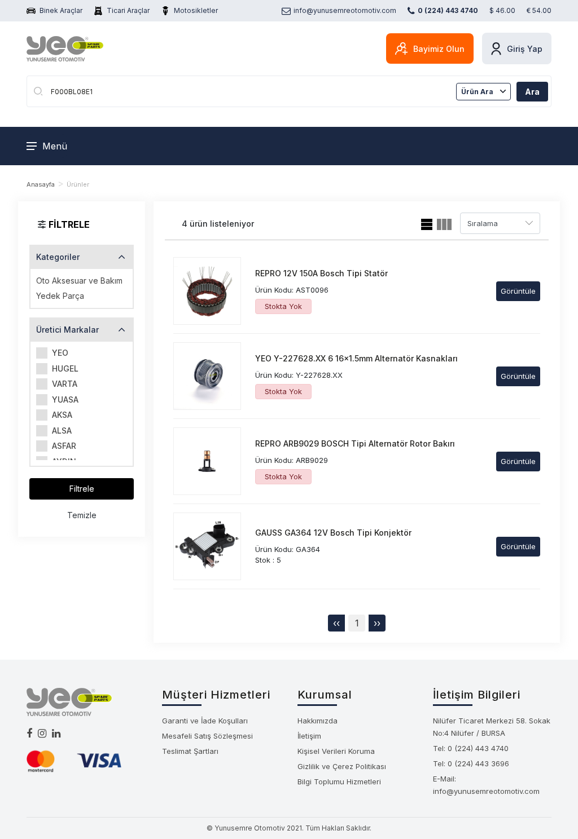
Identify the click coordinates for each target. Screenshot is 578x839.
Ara (532, 91)
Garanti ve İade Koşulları (205, 720)
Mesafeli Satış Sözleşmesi (207, 735)
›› (377, 623)
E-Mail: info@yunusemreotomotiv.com (486, 785)
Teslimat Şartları (190, 751)
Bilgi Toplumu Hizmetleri (339, 781)
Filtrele (81, 488)
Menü (54, 146)
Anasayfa (41, 184)
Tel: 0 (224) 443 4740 (471, 748)
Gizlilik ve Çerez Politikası (341, 766)
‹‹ (336, 623)
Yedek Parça (60, 296)
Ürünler (78, 184)
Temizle (82, 515)
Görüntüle (518, 290)
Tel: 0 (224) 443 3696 (471, 763)
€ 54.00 (539, 10)
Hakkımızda (317, 720)
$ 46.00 (502, 10)
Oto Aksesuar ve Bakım (79, 280)
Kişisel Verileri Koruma (336, 751)
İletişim (309, 735)
